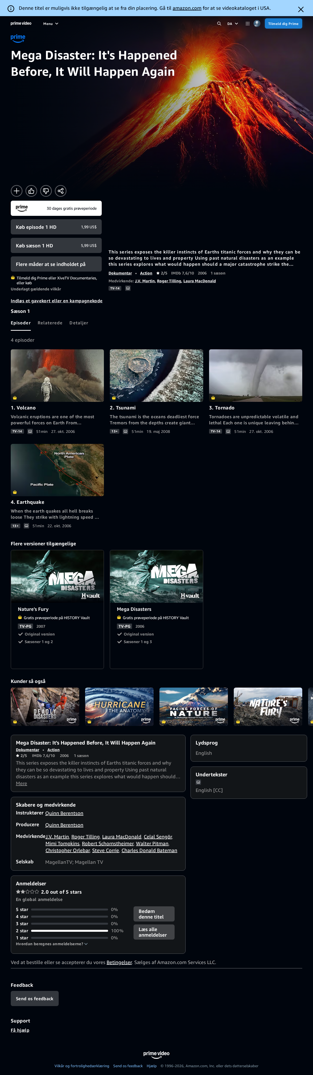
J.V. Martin (145, 280)
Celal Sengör (158, 836)
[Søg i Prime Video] (219, 23)
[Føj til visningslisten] (16, 191)
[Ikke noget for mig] (46, 191)
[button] (52, 944)
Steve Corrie (105, 850)
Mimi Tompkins (62, 843)
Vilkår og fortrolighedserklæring (82, 1066)
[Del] (61, 191)
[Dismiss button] (300, 9)
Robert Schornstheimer (108, 843)
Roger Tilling (169, 280)
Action (146, 273)
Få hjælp (20, 1030)
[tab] (21, 323)
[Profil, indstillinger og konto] (257, 23)
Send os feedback (128, 1066)
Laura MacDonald (199, 280)
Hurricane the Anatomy (119, 707)
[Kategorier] (247, 23)
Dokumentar (120, 273)
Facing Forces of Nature (193, 707)
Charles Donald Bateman (149, 850)
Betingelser (119, 962)
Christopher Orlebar (67, 850)
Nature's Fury (57, 576)
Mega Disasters (156, 576)
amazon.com (187, 8)
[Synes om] (31, 191)
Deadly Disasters (45, 707)
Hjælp (152, 1066)
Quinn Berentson (64, 813)
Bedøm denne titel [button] (151, 914)
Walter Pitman (152, 843)
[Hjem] (21, 23)
